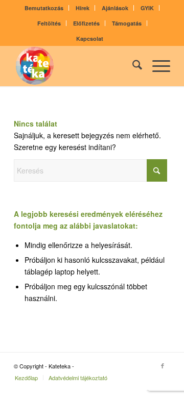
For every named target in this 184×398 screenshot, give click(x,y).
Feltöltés (49, 23)
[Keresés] (132, 65)
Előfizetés (86, 23)
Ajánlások (115, 8)
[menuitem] (44, 8)
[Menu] (156, 65)
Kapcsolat (89, 38)
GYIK (147, 8)
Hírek (82, 8)
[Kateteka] (76, 65)
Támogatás (127, 23)
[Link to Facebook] (162, 365)
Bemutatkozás (44, 8)
